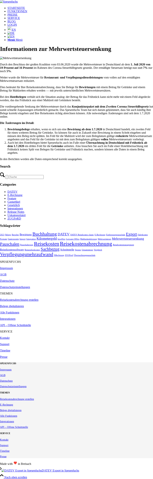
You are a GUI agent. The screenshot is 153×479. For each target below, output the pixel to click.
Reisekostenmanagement (123, 245)
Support (4, 344)
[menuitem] (80, 8)
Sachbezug (50, 249)
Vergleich (98, 250)
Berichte (15, 235)
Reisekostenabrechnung (86, 244)
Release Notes (15, 211)
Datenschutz (7, 280)
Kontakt (5, 337)
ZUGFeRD (14, 218)
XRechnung (59, 255)
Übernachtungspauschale (84, 255)
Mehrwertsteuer (104, 239)
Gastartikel (13, 201)
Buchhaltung (44, 233)
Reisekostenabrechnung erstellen (19, 299)
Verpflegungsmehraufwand (26, 254)
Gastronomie (13, 239)
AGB (3, 274)
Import (23, 239)
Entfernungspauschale (115, 235)
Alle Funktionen (9, 312)
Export (131, 234)
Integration (31, 239)
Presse (3, 356)
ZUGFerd (69, 255)
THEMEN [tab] (6, 293)
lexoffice (61, 239)
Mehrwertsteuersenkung (128, 238)
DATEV (12, 191)
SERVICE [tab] (6, 331)
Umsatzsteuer (87, 250)
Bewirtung (26, 234)
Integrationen (15, 208)
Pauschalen (9, 244)
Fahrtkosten (143, 235)
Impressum (6, 268)
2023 (2, 235)
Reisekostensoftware (12, 249)
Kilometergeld (47, 238)
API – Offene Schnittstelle (15, 325)
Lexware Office (72, 239)
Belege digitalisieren (12, 306)
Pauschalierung (26, 245)
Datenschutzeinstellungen (15, 287)
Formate (3, 239)
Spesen (78, 250)
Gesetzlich (13, 205)
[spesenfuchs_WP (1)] (9, 1)
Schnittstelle (67, 249)
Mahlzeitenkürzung (88, 239)
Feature (11, 198)
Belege (8, 235)
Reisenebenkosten (32, 250)
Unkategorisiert (16, 215)
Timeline (5, 350)
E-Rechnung (14, 195)
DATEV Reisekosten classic (82, 235)
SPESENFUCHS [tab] (10, 261)
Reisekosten (46, 244)
